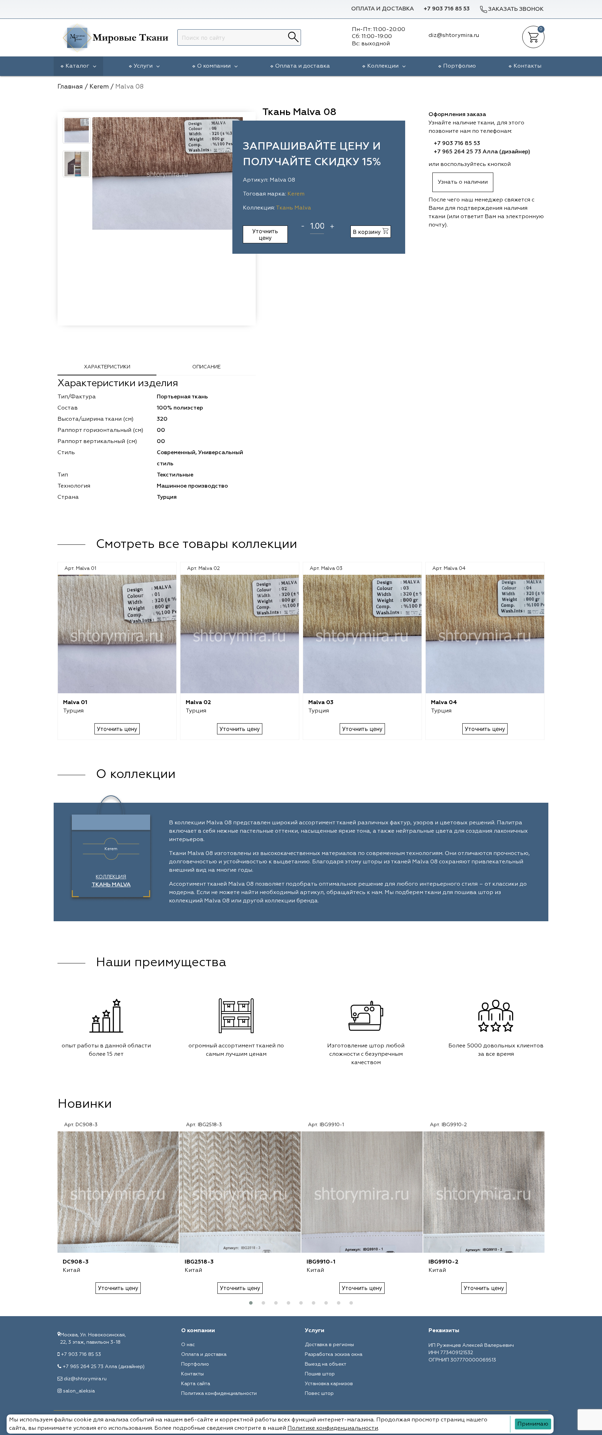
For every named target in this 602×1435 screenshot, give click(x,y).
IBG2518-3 (199, 1262)
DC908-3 (75, 1262)
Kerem (295, 194)
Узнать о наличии (463, 182)
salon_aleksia (79, 1391)
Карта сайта (195, 1383)
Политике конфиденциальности (332, 1428)
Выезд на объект (325, 1364)
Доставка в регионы (329, 1344)
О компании (214, 66)
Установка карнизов (329, 1383)
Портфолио (459, 66)
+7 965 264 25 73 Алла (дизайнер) (482, 152)
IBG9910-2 (443, 1262)
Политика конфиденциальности (219, 1393)
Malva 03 (320, 702)
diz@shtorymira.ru (85, 1378)
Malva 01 (75, 702)
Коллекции (383, 66)
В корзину (368, 231)
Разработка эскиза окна (333, 1354)
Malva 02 (198, 702)
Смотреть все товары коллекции (196, 544)
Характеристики (107, 367)
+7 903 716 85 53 (447, 9)
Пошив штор (320, 1374)
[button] (251, 1303)
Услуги (143, 66)
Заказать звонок (515, 9)
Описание (206, 367)
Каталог (77, 66)
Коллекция (111, 881)
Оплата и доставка (382, 9)
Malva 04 (444, 702)
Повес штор (319, 1393)
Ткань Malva (293, 208)
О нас (188, 1344)
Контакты (527, 66)
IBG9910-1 (321, 1262)
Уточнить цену (265, 234)
